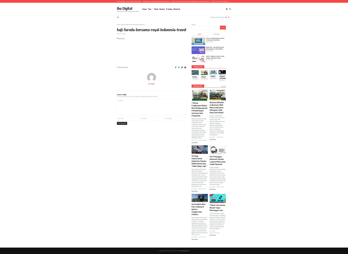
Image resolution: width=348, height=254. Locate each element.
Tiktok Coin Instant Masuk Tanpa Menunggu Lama (217, 207)
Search (194, 24)
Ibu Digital (124, 8)
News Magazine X (184, 250)
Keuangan (201, 95)
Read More (195, 142)
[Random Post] (226, 17)
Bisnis (195, 95)
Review (162, 9)
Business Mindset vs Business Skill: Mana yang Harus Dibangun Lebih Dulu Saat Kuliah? (217, 107)
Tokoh (156, 9)
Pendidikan (197, 98)
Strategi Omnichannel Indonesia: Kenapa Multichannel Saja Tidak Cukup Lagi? (199, 161)
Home (144, 9)
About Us (176, 9)
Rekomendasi (197, 86)
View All (223, 86)
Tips (149, 9)
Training (169, 9)
